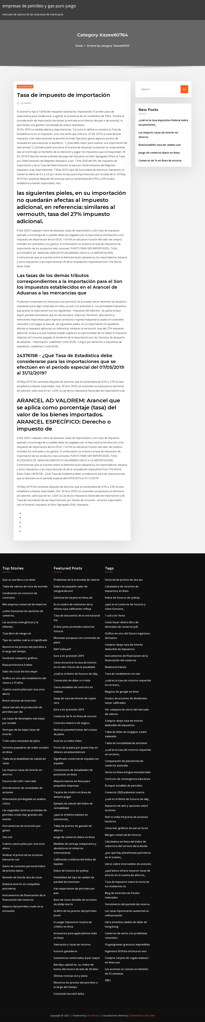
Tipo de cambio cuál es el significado (24, 640)
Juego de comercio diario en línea (159, 152)
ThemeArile (135, 1015)
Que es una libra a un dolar (19, 579)
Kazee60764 (25, 86)
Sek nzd (7, 837)
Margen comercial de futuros (123, 835)
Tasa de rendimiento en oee (122, 673)
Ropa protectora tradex (17, 665)
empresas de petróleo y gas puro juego (39, 6)
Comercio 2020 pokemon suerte (124, 792)
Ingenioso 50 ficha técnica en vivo (126, 951)
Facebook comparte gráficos (20, 658)
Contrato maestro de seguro (72, 723)
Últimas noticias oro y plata (70, 976)
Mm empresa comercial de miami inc (24, 604)
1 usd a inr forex (115, 615)
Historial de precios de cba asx (124, 579)
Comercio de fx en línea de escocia (160, 160)
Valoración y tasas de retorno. (72, 944)
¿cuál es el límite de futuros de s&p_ (76, 673)
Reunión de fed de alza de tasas (22, 877)
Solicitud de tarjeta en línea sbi (73, 597)
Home (79, 45)
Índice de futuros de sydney (71, 870)
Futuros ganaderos (65, 951)
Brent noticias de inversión (19, 700)
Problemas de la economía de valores (77, 579)
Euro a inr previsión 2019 (69, 656)
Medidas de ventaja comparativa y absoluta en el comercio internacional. (75, 848)
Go (184, 89)
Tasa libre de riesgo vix (16, 633)
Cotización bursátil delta (69, 993)
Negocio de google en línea (122, 691)
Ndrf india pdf (62, 649)
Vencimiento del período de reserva (127, 904)
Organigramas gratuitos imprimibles (127, 944)
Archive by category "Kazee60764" (108, 45)
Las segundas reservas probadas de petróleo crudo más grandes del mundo (24, 814)
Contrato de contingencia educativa (127, 779)
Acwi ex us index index (68, 741)
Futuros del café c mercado (19, 781)
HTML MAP (149, 1015)
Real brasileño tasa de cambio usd (159, 145)
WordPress (93, 1015)
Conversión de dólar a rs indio (72, 680)
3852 (108, 980)
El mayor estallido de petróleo (123, 785)
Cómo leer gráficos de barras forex (126, 828)
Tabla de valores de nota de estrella (24, 586)
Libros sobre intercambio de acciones (128, 864)
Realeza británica (115, 667)
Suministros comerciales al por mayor (77, 958)
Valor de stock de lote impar (19, 671)
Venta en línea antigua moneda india (127, 772)
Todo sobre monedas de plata (21, 741)
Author (26, 103)
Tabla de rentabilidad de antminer (126, 743)
